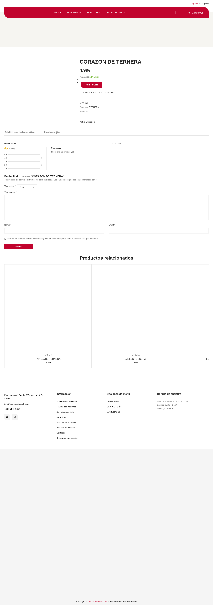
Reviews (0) (52, 132)
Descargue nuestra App (67, 438)
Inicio (57, 12)
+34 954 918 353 (12, 409)
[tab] (20, 133)
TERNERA (94, 107)
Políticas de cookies (66, 427)
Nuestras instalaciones (67, 401)
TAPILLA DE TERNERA (48, 359)
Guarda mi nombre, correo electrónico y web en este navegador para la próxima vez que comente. (53, 238)
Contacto (61, 433)
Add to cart (92, 84)
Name (7, 225)
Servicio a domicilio (65, 412)
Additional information (20, 132)
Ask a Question (87, 122)
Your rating (10, 186)
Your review (10, 192)
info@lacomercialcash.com (16, 404)
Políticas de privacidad (67, 422)
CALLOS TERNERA (135, 359)
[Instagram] (15, 417)
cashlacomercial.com (97, 601)
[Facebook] (7, 417)
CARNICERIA (71, 12)
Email (112, 225)
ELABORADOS (114, 12)
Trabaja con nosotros (66, 407)
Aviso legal (61, 417)
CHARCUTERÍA (93, 12)
